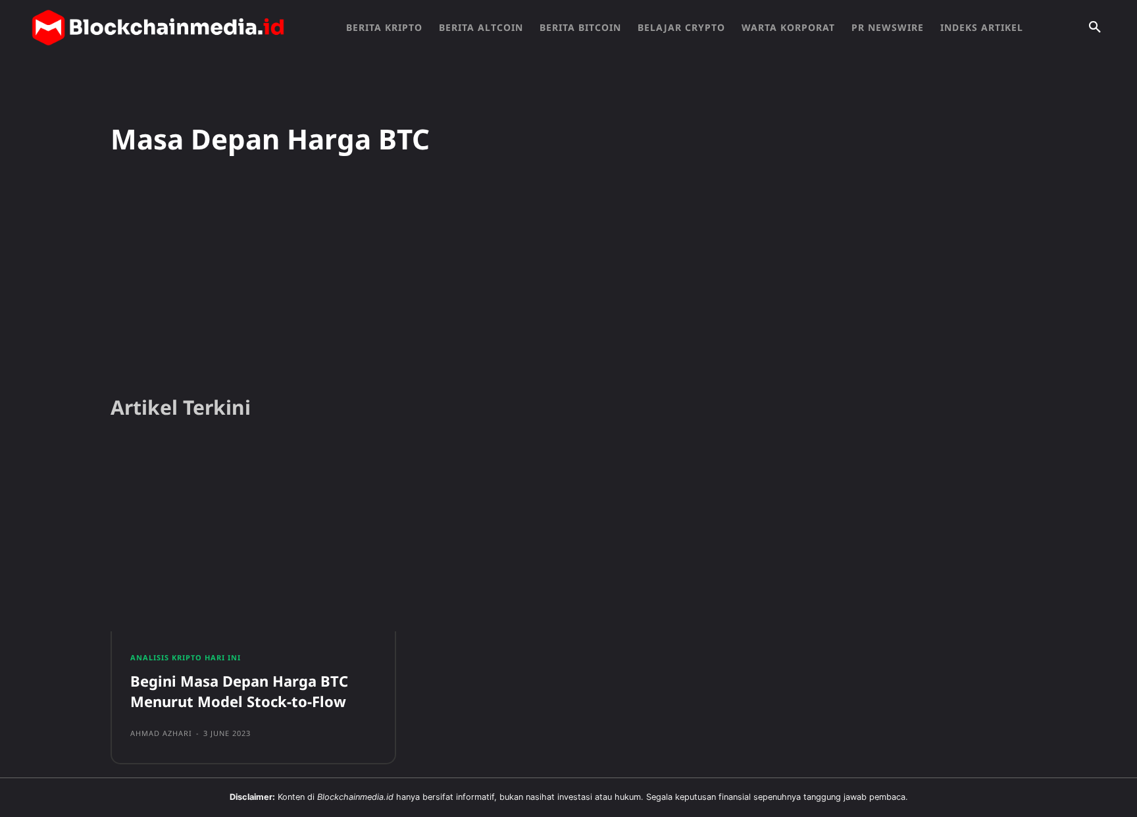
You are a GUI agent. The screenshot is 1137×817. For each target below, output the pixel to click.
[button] (1095, 27)
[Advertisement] (568, 282)
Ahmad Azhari (161, 733)
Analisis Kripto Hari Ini (185, 657)
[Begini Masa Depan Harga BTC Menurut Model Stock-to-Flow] (253, 539)
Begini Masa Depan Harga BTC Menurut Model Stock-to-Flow (239, 691)
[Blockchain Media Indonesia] (158, 27)
